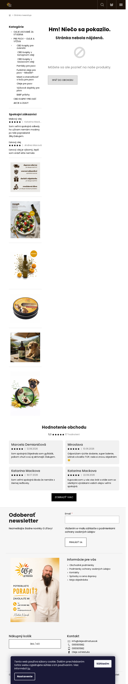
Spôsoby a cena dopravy (82, 576)
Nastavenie (24, 676)
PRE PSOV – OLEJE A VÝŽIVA (24, 40)
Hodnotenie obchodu (64, 427)
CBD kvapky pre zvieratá (25, 47)
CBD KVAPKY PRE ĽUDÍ (25, 98)
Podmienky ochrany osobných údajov (90, 568)
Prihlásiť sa (75, 542)
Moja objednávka (78, 579)
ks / (35, 643)
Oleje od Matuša (81, 652)
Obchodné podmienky (81, 565)
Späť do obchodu (62, 80)
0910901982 (78, 644)
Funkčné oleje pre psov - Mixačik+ (26, 71)
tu (28, 668)
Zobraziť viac (64, 497)
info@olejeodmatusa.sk (84, 641)
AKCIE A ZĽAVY (21, 103)
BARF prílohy (23, 94)
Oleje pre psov (24, 83)
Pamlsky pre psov (26, 65)
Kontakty (74, 572)
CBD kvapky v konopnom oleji (25, 53)
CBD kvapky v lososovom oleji (25, 60)
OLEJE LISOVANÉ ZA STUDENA (23, 33)
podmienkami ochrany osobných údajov (90, 530)
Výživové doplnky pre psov (28, 89)
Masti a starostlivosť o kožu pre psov (28, 78)
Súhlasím (102, 663)
